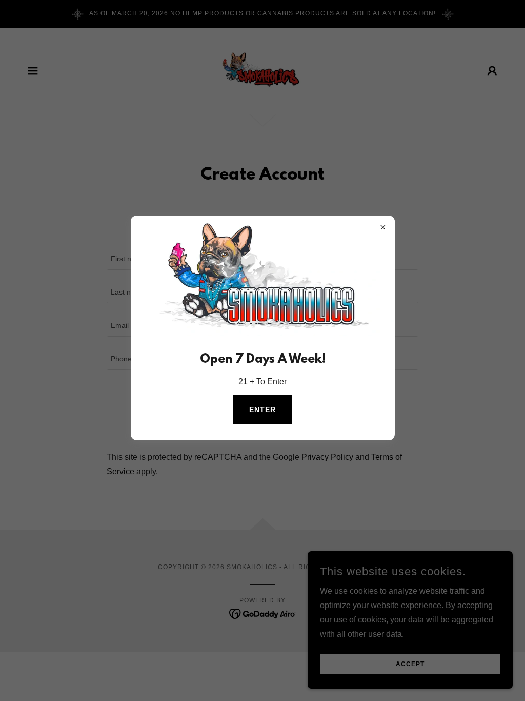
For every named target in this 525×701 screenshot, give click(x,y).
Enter (262, 409)
